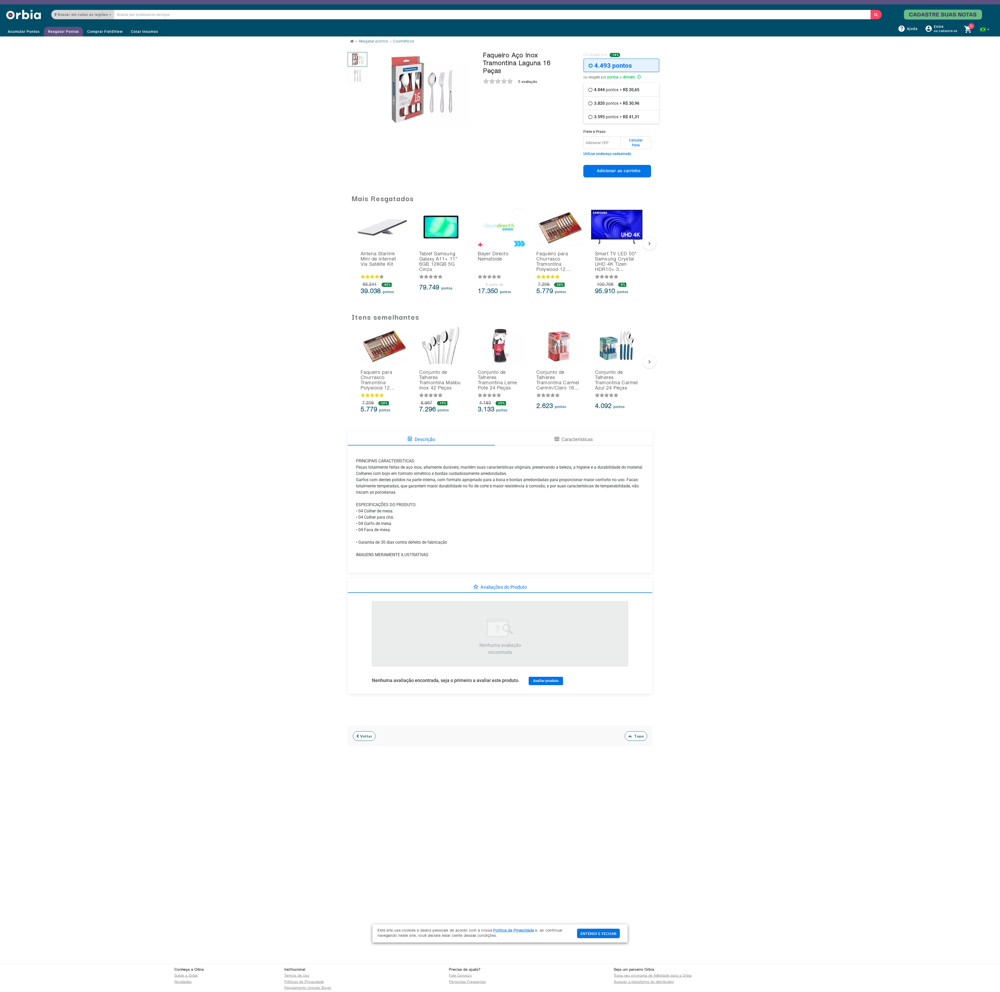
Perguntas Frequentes (467, 982)
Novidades (183, 982)
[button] (984, 29)
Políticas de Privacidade (304, 982)
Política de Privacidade (513, 931)
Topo (638, 736)
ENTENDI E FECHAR (598, 933)
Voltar (365, 736)
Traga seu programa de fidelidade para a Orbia (653, 976)
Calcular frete (636, 142)
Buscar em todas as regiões (83, 15)
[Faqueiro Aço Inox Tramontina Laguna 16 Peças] (357, 59)
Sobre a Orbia (186, 976)
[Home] (23, 14)
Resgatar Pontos (63, 31)
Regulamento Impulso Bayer (308, 988)
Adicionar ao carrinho (617, 170)
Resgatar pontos (373, 42)
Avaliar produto (546, 681)
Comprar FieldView (105, 31)
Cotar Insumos (144, 31)
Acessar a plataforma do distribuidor (644, 982)
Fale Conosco (460, 976)
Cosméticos (403, 42)
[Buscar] (876, 14)
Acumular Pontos (24, 31)
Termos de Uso (296, 976)
